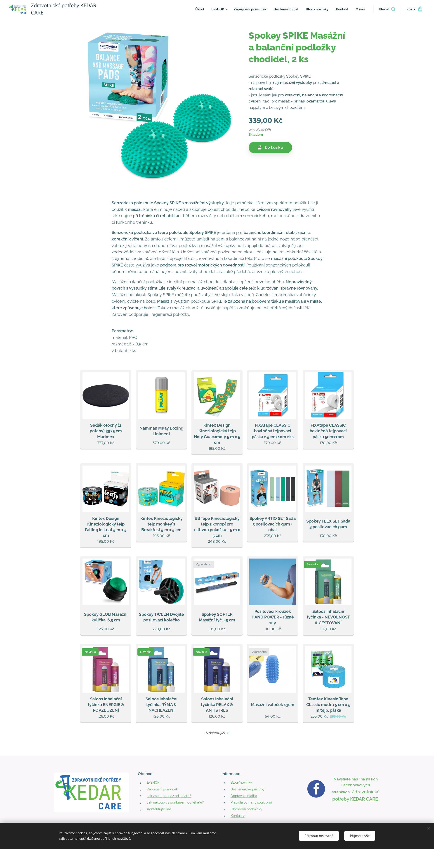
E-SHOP (153, 782)
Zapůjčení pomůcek (162, 789)
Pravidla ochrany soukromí (251, 802)
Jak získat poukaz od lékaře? (169, 796)
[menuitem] (201, 9)
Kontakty (238, 816)
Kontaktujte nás (159, 809)
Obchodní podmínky (246, 809)
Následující (215, 733)
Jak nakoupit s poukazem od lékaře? (175, 802)
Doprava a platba (244, 796)
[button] (387, 9)
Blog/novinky (241, 782)
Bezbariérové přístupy (247, 789)
